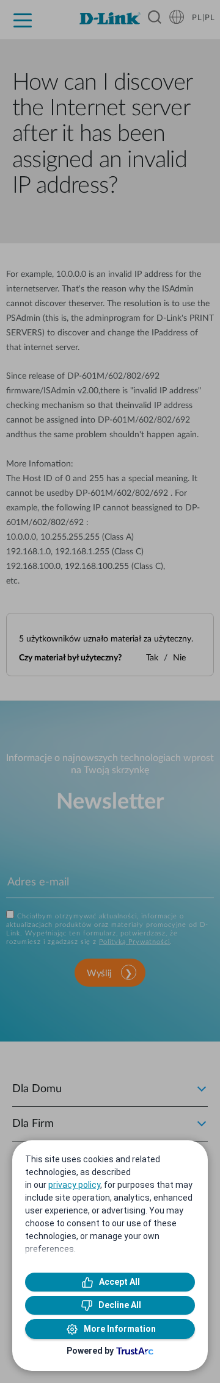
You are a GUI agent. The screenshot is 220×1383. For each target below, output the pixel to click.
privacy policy (74, 1185)
